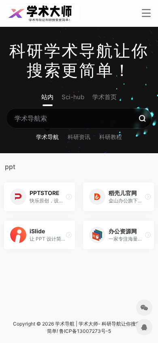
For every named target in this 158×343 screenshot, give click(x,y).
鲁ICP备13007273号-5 (85, 331)
